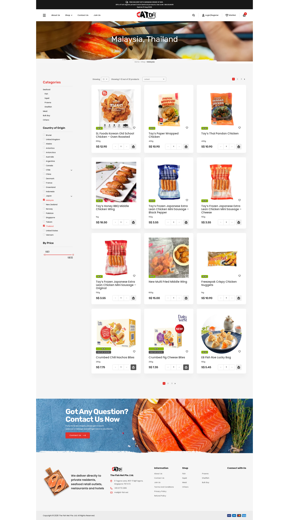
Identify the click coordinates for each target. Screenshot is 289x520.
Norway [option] (49, 209)
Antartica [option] (50, 148)
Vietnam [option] (50, 235)
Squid (184, 478)
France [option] (49, 183)
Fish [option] (46, 94)
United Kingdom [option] (53, 139)
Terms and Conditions (164, 487)
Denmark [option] (50, 178)
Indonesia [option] (50, 191)
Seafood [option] (46, 89)
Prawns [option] (48, 102)
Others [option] (46, 120)
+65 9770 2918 (120, 488)
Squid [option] (47, 98)
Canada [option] (49, 165)
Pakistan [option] (50, 213)
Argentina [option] (50, 161)
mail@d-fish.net (121, 492)
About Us (55, 15)
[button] (58, 170)
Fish (184, 473)
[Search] (195, 15)
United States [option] (52, 230)
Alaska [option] (49, 143)
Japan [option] (49, 196)
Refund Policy (160, 495)
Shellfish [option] (48, 107)
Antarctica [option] (51, 152)
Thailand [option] (50, 226)
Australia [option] (50, 157)
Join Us (97, 15)
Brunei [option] (48, 135)
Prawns (205, 473)
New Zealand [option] (51, 204)
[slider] (44, 254)
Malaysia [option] (50, 200)
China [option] (48, 174)
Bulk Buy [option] (46, 115)
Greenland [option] (50, 187)
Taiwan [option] (49, 222)
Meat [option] (45, 111)
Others (185, 487)
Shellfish (205, 478)
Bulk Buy (205, 482)
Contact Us (83, 15)
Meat (184, 482)
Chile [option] (48, 170)
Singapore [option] (50, 217)
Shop (67, 15)
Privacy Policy (160, 491)
